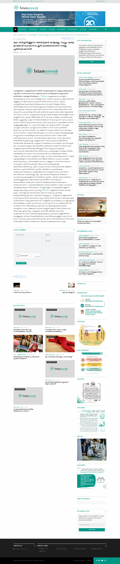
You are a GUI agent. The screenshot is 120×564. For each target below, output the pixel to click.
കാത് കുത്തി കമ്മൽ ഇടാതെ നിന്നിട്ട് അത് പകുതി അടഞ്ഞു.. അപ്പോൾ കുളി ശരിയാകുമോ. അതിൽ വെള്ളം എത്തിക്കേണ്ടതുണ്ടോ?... (91, 127)
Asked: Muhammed (84, 166)
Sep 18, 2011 (71, 290)
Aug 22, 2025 (95, 270)
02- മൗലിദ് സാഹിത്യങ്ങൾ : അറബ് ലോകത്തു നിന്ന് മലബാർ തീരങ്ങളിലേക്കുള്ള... (90, 264)
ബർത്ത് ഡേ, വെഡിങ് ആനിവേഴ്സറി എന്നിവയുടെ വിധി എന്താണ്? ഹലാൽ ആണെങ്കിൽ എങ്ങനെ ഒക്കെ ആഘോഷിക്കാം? (91, 171)
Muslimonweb (61, 29)
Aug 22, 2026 (91, 99)
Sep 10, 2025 (95, 243)
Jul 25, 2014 (25, 327)
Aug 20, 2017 (31, 354)
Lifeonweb (52, 29)
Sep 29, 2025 (95, 235)
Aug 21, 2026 (97, 122)
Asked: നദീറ (82, 89)
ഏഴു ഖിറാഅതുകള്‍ (68, 293)
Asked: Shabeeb (83, 144)
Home (15, 35)
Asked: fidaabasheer (85, 123)
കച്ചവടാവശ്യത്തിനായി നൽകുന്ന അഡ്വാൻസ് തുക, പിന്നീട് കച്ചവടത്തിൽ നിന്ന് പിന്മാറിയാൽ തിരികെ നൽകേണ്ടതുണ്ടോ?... (91, 82)
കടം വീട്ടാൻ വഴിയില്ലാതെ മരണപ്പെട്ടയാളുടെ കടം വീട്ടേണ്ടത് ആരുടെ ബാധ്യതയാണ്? (90, 138)
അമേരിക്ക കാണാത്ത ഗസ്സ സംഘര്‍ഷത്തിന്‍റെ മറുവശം (22, 331)
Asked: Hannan (83, 134)
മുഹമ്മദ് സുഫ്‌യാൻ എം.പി (86, 252)
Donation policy (96, 549)
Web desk (15, 52)
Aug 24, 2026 (92, 89)
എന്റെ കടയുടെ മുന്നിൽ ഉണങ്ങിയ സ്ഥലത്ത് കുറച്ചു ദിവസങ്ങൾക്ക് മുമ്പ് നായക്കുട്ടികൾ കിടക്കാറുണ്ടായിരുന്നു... (91, 93)
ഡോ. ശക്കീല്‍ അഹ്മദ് (19, 355)
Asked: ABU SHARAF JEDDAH (87, 111)
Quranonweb (22, 29)
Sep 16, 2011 (25, 290)
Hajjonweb (83, 29)
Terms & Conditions (79, 560)
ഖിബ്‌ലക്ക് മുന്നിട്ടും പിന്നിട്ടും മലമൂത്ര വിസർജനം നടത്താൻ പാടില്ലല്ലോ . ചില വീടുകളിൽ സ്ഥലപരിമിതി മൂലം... (91, 117)
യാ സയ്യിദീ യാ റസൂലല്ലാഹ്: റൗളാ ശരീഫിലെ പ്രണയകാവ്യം (90, 247)
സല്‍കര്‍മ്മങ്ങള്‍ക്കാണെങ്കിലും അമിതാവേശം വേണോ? (23, 410)
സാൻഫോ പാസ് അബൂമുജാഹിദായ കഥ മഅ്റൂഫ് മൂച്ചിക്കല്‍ (90, 273)
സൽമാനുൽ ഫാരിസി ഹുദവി (87, 260)
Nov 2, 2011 (57, 380)
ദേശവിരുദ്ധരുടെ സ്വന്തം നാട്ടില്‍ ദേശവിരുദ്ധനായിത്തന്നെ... (55, 331)
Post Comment (21, 263)
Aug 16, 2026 (94, 144)
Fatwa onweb (93, 29)
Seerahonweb (33, 29)
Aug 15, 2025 (88, 219)
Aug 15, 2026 (95, 166)
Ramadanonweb (72, 29)
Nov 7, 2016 (57, 327)
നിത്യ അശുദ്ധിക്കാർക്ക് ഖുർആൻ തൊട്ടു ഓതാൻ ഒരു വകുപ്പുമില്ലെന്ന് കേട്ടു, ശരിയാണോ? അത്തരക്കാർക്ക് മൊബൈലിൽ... (91, 149)
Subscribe (92, 529)
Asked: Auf (82, 99)
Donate (89, 560)
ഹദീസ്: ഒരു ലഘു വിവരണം (22, 293)
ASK (92, 62)
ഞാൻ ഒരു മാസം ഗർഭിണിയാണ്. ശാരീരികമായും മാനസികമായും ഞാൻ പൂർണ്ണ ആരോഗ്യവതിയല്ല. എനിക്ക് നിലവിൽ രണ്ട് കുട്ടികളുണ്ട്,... (91, 182)
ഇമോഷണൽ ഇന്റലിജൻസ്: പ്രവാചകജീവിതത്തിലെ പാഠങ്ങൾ (89, 239)
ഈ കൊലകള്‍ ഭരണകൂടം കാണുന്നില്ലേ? (58, 357)
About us (43, 551)
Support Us (44, 549)
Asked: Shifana (83, 178)
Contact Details (80, 549)
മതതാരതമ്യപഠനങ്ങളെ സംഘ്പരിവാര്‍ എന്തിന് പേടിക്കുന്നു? (26, 358)
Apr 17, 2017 (60, 354)
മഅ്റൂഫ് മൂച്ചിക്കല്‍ (84, 236)
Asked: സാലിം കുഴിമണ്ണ (85, 77)
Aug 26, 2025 (100, 260)
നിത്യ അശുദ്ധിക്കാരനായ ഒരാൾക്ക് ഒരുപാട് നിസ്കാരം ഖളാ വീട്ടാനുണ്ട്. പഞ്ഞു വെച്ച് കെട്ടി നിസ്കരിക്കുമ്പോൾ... (92, 160)
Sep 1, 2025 (99, 252)
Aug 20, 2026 (93, 134)
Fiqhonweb (43, 29)
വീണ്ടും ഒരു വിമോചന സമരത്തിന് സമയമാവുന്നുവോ (89, 222)
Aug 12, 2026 (93, 177)
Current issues (21, 34)
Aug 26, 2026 (98, 77)
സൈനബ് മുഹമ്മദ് (84, 244)
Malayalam (102, 1)
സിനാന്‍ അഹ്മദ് (49, 355)
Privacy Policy (62, 549)
